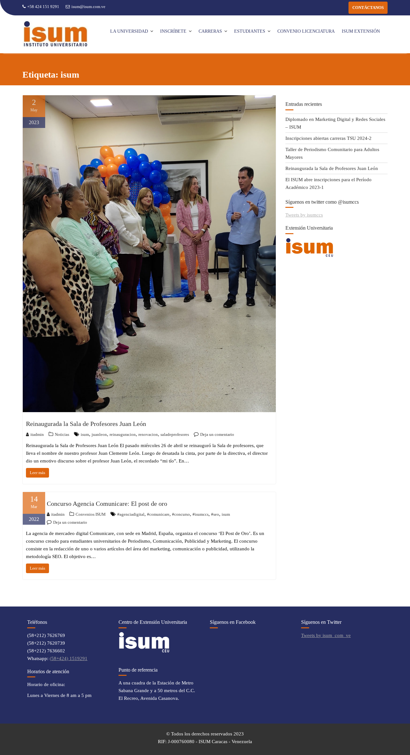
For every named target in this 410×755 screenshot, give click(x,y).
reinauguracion (123, 434)
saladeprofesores (174, 434)
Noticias (62, 434)
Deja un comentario (217, 434)
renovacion (148, 434)
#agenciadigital (130, 514)
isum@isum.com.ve (88, 6)
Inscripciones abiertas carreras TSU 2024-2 (328, 138)
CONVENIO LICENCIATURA (306, 31)
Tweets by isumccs (304, 214)
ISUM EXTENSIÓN (361, 31)
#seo (215, 514)
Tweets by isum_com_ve (326, 635)
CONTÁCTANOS (368, 7)
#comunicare (158, 514)
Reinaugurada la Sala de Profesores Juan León (86, 423)
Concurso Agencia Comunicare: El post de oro (107, 503)
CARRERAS (210, 31)
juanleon (99, 434)
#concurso (181, 514)
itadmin (37, 434)
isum (85, 434)
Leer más (37, 472)
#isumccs (201, 514)
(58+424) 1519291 (68, 658)
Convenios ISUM (91, 514)
